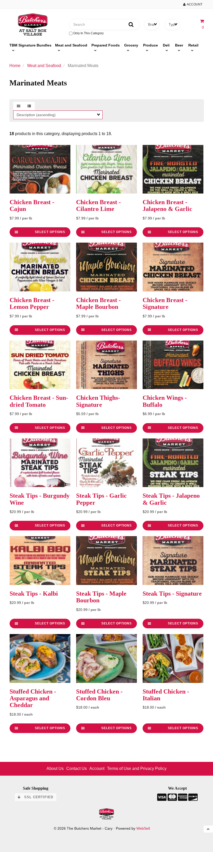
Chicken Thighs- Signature (98, 401)
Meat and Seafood (71, 45)
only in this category (88, 33)
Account (193, 4)
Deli (166, 45)
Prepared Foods (105, 45)
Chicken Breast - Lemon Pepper (32, 303)
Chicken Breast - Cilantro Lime (98, 205)
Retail (193, 45)
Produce (150, 45)
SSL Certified (36, 797)
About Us (55, 768)
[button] (208, 829)
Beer (179, 45)
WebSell (143, 828)
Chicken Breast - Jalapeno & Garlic (167, 205)
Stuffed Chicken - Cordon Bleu (99, 695)
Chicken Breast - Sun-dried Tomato (39, 401)
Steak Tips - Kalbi (34, 593)
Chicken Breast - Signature (165, 303)
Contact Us (76, 768)
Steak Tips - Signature (172, 593)
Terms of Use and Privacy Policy (137, 768)
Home (15, 65)
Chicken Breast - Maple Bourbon (98, 303)
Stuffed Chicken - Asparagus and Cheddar (33, 698)
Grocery (131, 45)
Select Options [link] (50, 232)
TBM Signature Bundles (30, 45)
